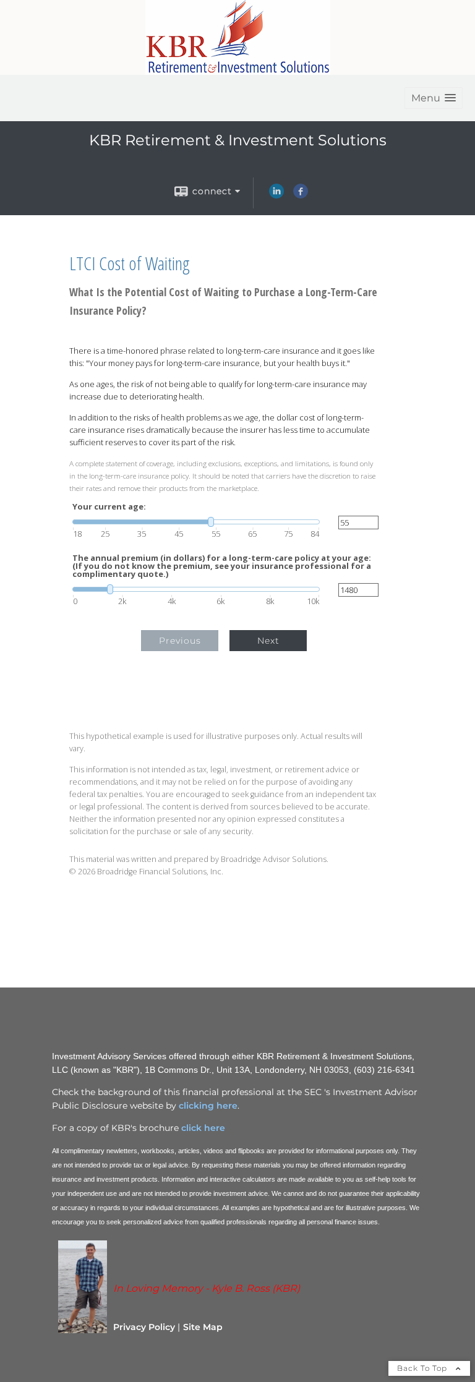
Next (268, 640)
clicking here (208, 1105)
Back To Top (423, 1368)
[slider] (196, 521)
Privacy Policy (144, 1327)
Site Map (203, 1327)
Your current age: (109, 507)
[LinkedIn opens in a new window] (276, 195)
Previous (180, 640)
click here (202, 1127)
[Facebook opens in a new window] (300, 195)
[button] (433, 98)
